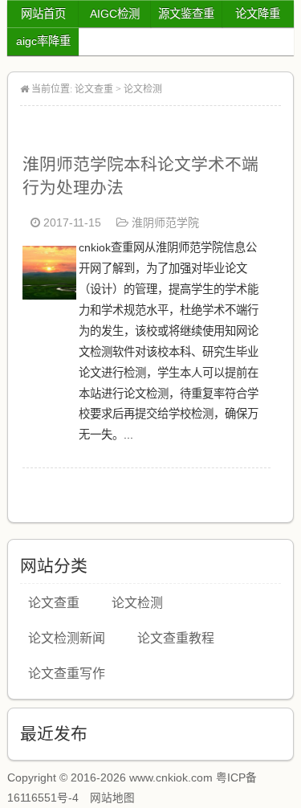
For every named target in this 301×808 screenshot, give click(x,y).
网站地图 (112, 798)
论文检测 (143, 89)
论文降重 (257, 13)
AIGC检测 (115, 13)
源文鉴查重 (186, 13)
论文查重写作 (66, 673)
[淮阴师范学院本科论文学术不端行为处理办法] (49, 295)
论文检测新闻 (66, 638)
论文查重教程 (175, 638)
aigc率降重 (43, 41)
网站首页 (43, 13)
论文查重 (94, 89)
